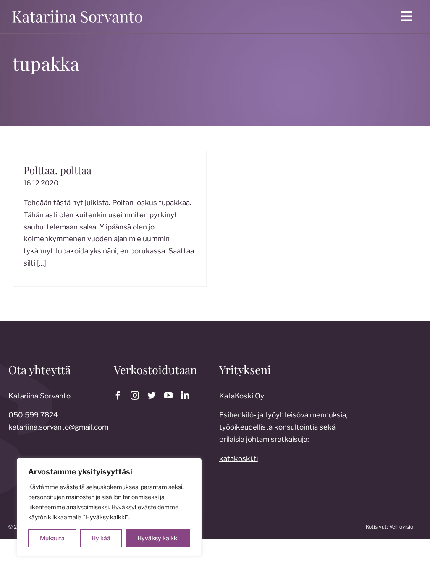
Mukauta (52, 538)
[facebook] (118, 395)
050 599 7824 (33, 415)
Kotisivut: (377, 527)
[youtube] (168, 395)
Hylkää (101, 538)
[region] (109, 507)
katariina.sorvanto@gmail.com (58, 427)
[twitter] (151, 395)
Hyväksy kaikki (157, 538)
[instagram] (135, 395)
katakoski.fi (238, 458)
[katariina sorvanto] (77, 9)
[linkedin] (185, 395)
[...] (41, 263)
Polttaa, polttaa (58, 170)
